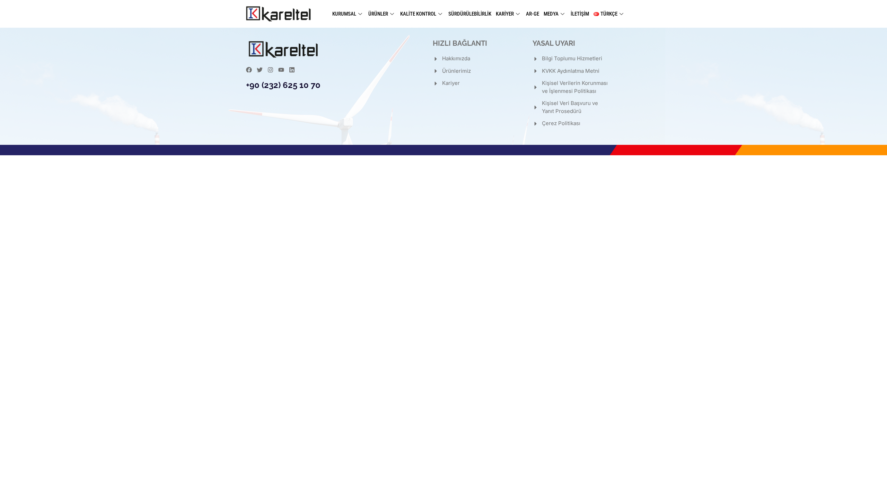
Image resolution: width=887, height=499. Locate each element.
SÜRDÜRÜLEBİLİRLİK (469, 14)
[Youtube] (281, 70)
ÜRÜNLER (378, 14)
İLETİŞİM (580, 14)
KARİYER (505, 14)
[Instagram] (270, 70)
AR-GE (532, 14)
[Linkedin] (292, 70)
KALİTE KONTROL (418, 14)
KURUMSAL (344, 14)
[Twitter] (260, 70)
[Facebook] (249, 70)
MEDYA (551, 14)
